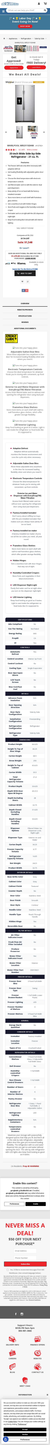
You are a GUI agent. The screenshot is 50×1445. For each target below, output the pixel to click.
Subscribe (25, 1264)
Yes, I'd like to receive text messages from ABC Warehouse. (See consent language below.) (26, 1271)
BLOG (12, 1372)
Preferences (25, 1440)
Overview (25, 303)
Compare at (22, 235)
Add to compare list (27, 281)
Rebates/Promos (25, 310)
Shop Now (25, 26)
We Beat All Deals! (25, 74)
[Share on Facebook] (23, 290)
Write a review (32, 150)
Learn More (36, 67)
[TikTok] (34, 1314)
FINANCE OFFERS (37, 1345)
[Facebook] (16, 1314)
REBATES (38, 1358)
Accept (25, 1429)
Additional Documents (25, 328)
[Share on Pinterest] (26, 290)
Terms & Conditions (34, 1300)
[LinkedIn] (28, 1314)
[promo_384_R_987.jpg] (34, 138)
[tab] (25, 303)
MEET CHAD (25, 1386)
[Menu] (3, 11)
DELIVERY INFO (12, 1345)
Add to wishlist (22, 281)
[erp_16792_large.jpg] (25, 103)
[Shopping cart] (45, 3)
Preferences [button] (22, 1424)
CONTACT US (37, 1372)
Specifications (25, 316)
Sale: (21, 242)
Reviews (25, 322)
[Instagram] (22, 1314)
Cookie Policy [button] (12, 1421)
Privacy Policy (43, 1285)
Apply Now (14, 68)
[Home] (4, 38)
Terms (25, 1287)
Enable (35, 1204)
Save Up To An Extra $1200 (25, 269)
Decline (25, 1434)
